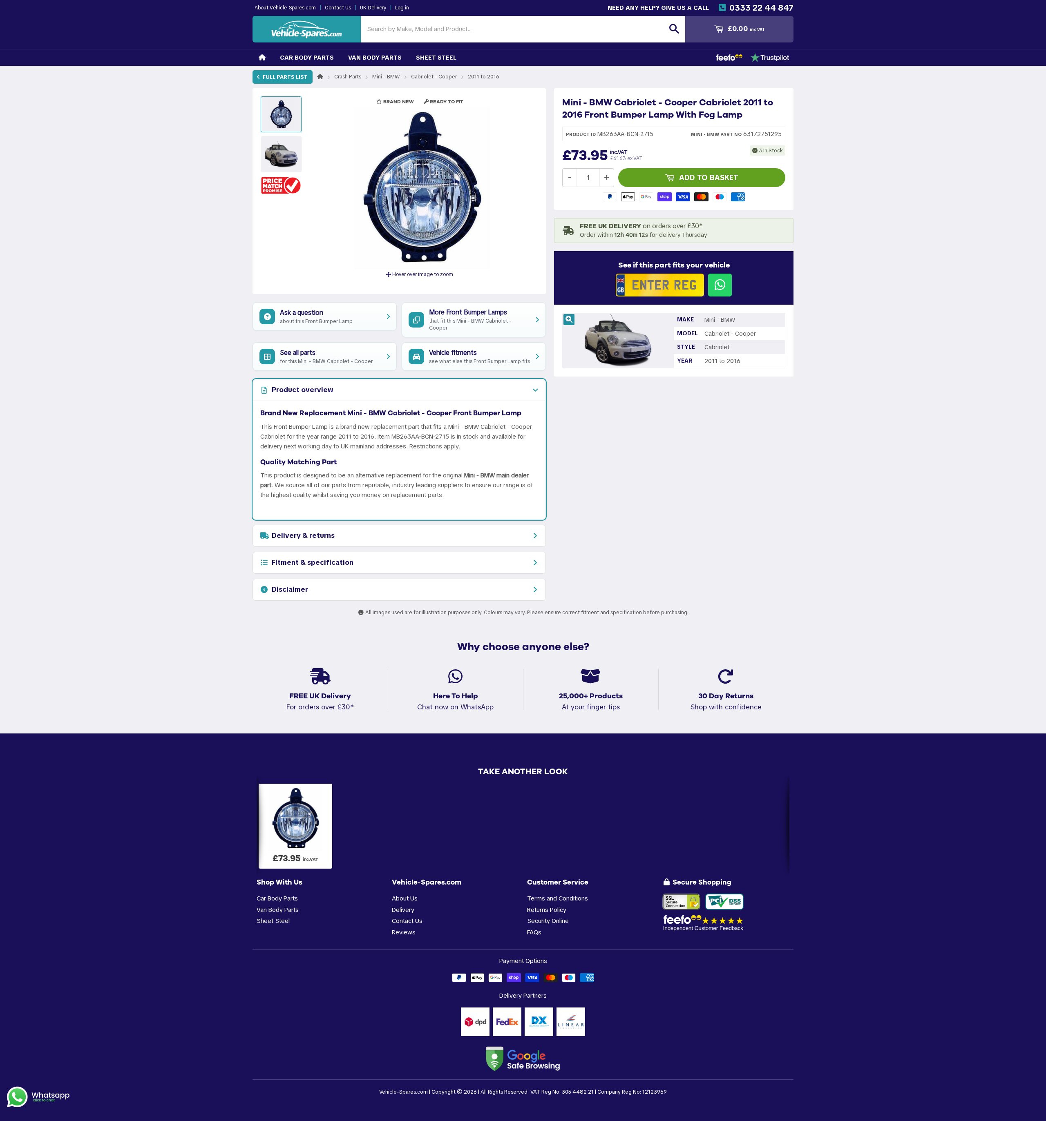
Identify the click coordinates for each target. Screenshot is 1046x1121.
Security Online (548, 920)
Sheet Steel (436, 57)
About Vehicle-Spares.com (285, 8)
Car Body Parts (307, 57)
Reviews (404, 932)
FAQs (534, 932)
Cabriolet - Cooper (434, 77)
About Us (405, 898)
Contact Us (338, 8)
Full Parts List (285, 77)
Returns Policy (546, 909)
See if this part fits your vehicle (674, 265)
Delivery (403, 909)
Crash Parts (347, 77)
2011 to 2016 (483, 77)
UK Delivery (373, 8)
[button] (281, 185)
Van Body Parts (375, 57)
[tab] (399, 390)
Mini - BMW (386, 77)
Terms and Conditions (557, 898)
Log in (402, 8)
